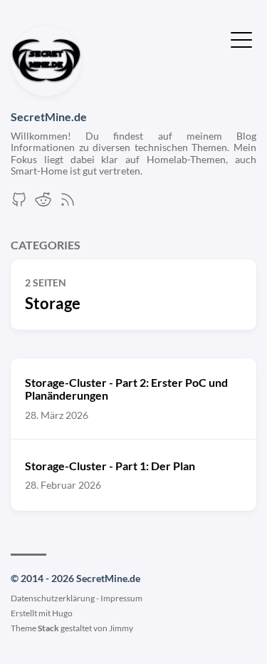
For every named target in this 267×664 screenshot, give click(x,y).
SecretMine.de (49, 116)
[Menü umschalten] (241, 38)
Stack (48, 628)
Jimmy (121, 628)
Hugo (62, 613)
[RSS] (67, 203)
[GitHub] (19, 203)
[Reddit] (43, 203)
